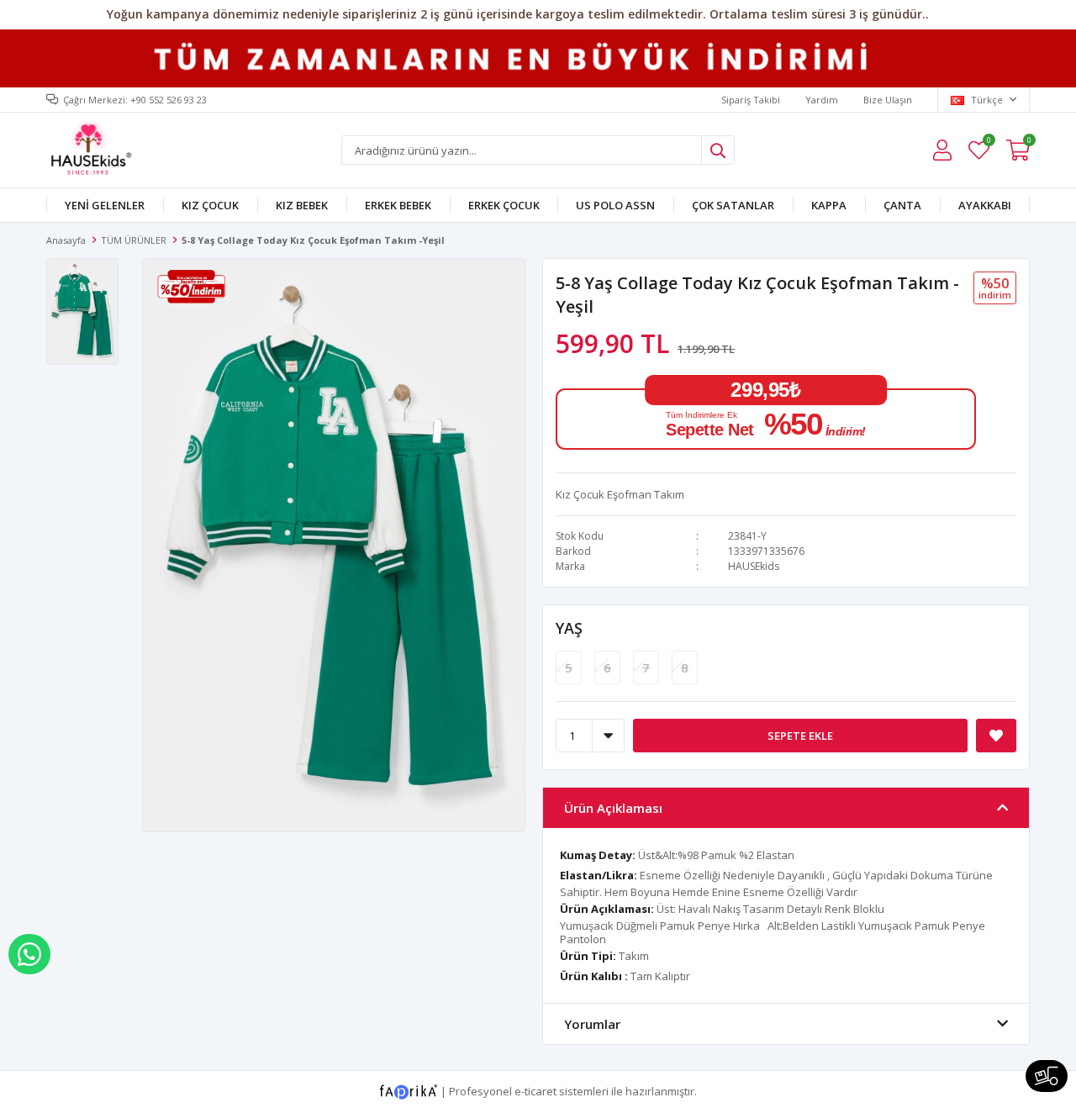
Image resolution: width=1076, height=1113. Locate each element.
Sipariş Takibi (750, 99)
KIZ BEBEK (302, 205)
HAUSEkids (753, 566)
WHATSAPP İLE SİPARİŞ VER (29, 954)
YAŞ (569, 628)
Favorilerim (988, 142)
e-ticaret (535, 1091)
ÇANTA (902, 205)
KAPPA (829, 205)
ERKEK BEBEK (398, 205)
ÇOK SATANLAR (733, 205)
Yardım (821, 99)
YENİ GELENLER (105, 205)
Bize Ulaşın (887, 99)
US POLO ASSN (615, 205)
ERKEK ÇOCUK (504, 205)
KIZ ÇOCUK (210, 205)
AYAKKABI (984, 205)
